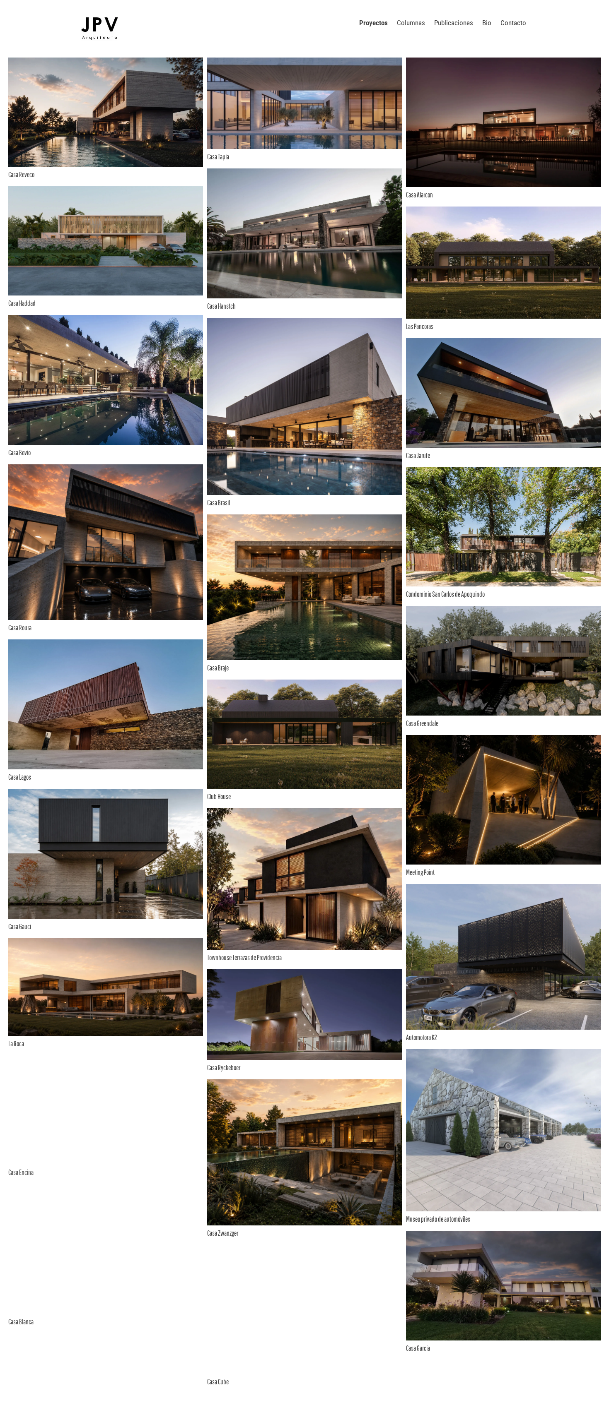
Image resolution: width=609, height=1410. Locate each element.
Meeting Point (420, 872)
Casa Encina (21, 1172)
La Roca (16, 1043)
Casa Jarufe (418, 455)
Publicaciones (453, 23)
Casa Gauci (19, 926)
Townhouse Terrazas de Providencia (244, 957)
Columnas (411, 23)
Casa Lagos (19, 777)
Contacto (513, 23)
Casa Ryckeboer (223, 1067)
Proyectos (373, 23)
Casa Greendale (422, 723)
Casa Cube (218, 1382)
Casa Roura (19, 628)
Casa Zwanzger (222, 1233)
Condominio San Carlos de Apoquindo (445, 594)
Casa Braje (218, 668)
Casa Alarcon (419, 195)
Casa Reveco (21, 174)
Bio (486, 23)
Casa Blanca (21, 1322)
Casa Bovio (19, 452)
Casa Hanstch (221, 306)
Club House (219, 796)
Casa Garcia (418, 1348)
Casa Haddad (22, 303)
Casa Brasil (218, 503)
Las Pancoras (419, 326)
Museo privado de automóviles (438, 1219)
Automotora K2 (421, 1037)
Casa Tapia (218, 157)
